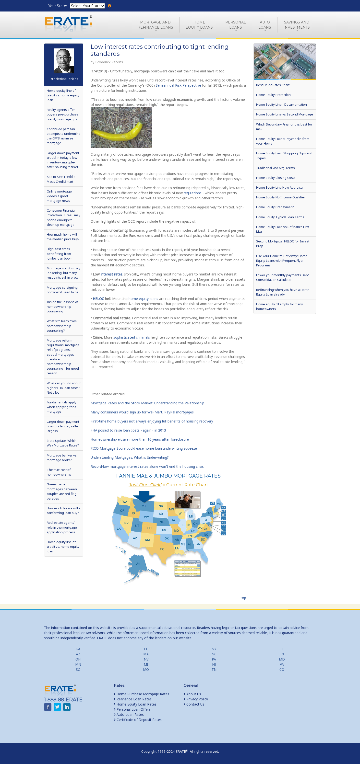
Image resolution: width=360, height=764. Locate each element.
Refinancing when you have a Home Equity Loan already (282, 291)
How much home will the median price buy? (63, 236)
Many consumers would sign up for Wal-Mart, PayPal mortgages (142, 412)
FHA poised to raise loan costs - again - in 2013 (128, 430)
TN (214, 669)
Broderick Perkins (64, 79)
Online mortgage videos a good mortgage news (59, 196)
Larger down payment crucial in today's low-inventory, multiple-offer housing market (63, 160)
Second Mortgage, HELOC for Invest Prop (282, 243)
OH (78, 659)
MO (146, 669)
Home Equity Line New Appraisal (279, 187)
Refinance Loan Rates (134, 699)
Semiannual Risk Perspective (178, 85)
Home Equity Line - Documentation (281, 104)
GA (78, 649)
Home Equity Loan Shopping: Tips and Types (284, 155)
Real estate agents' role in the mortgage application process (62, 527)
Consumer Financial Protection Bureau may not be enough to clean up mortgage (63, 217)
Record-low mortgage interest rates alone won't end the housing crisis (147, 466)
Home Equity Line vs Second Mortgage (284, 114)
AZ (78, 654)
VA (282, 664)
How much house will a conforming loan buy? (63, 510)
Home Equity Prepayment (275, 207)
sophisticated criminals (131, 337)
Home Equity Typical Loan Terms (280, 217)
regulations (193, 193)
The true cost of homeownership (59, 472)
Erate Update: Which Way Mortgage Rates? (63, 442)
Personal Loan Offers (133, 709)
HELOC (99, 298)
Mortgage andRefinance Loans (155, 25)
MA (146, 654)
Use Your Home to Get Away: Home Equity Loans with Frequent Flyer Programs (281, 260)
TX (282, 654)
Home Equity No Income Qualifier (280, 197)
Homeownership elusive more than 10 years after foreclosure (140, 439)
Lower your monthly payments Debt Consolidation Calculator (282, 277)
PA (214, 659)
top (243, 597)
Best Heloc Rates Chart (272, 85)
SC (78, 669)
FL (146, 649)
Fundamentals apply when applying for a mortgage (61, 407)
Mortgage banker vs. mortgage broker (62, 457)
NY (214, 649)
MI (146, 664)
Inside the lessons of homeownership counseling (62, 306)
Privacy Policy (196, 699)
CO (281, 669)
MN (78, 664)
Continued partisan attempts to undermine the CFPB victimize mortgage (64, 136)
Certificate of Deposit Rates (139, 719)
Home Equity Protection (273, 94)
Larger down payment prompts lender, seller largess (63, 426)
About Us (193, 694)
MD (282, 659)
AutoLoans (264, 25)
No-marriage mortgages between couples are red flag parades (62, 491)
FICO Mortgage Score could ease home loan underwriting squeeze (144, 448)
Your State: (58, 6)
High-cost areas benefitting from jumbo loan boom (59, 253)
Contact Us (194, 704)
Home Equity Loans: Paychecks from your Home (282, 141)
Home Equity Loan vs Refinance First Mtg (282, 229)
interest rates (111, 274)
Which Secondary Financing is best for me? (284, 126)
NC (214, 654)
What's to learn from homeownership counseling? (62, 325)
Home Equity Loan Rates (136, 704)
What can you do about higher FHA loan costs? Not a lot (64, 388)
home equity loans (143, 298)
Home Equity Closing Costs (276, 177)
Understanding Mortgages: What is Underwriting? (130, 457)
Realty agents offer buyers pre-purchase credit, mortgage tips (62, 114)
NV (146, 659)
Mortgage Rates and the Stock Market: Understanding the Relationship (147, 403)
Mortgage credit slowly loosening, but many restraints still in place (63, 273)
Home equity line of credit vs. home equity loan (63, 95)
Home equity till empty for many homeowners (279, 306)
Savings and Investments (297, 25)
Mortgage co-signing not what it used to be (63, 289)
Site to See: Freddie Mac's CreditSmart (61, 178)
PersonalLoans (235, 25)
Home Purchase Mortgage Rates (142, 694)
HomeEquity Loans (199, 25)
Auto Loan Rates (130, 714)
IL (282, 649)
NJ (214, 664)
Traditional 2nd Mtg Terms (275, 168)
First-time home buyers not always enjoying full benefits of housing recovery (152, 421)
